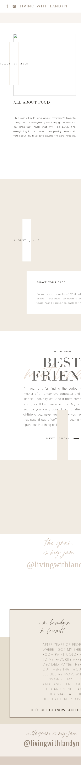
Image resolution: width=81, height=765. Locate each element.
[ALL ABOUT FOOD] (45, 65)
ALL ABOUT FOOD (32, 103)
